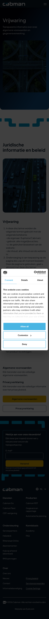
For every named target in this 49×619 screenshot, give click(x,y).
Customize (23, 335)
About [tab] (40, 280)
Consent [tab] (9, 280)
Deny (24, 344)
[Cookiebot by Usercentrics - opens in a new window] (34, 272)
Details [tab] (24, 280)
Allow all (24, 326)
